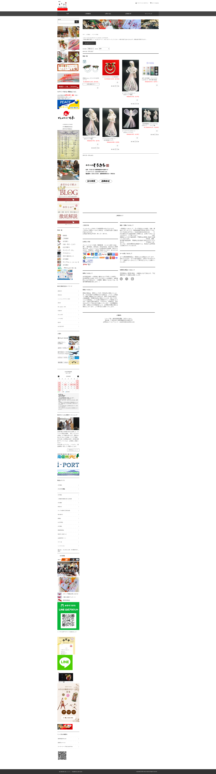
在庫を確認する (90, 84)
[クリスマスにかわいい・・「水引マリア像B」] (130, 75)
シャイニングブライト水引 (64, 299)
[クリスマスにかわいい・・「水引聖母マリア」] (110, 122)
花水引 (59, 302)
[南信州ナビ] (68, 458)
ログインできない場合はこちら (66, 91)
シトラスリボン (61, 545)
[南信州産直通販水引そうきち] (62, 10)
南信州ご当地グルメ (62, 534)
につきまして (88, 273)
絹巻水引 (60, 291)
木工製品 (60, 526)
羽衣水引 (60, 295)
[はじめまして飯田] (68, 467)
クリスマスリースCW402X (110, 77)
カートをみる (155, 3)
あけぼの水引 (61, 326)
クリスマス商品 (61, 489)
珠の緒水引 (60, 514)
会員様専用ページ (62, 538)
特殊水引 (60, 506)
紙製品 (59, 518)
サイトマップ (148, 13)
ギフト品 (60, 542)
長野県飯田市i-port (62, 738)
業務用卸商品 (61, 530)
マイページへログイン (142, 3)
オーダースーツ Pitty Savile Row (65, 746)
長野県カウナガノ (62, 742)
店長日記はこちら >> (73, 450)
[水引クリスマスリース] (91, 68)
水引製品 (88, 34)
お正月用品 (60, 522)
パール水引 (60, 318)
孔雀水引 (60, 310)
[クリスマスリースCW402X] (110, 67)
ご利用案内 (88, 13)
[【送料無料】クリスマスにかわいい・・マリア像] (150, 115)
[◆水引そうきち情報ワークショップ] (68, 429)
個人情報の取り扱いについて (64, 771)
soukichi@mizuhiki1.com (127, 322)
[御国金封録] (65, 729)
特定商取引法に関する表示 (77, 771)
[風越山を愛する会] (68, 475)
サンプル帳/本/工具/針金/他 (64, 510)
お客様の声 (128, 13)
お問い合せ (108, 13)
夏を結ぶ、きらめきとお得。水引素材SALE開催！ (68, 550)
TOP (67, 13)
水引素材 (60, 502)
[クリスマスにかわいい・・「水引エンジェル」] (130, 118)
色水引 (59, 322)
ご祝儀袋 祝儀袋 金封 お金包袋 (65, 498)
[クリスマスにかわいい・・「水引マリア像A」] (91, 122)
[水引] (150, 68)
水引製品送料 (87, 276)
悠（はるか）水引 (62, 306)
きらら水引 (60, 314)
